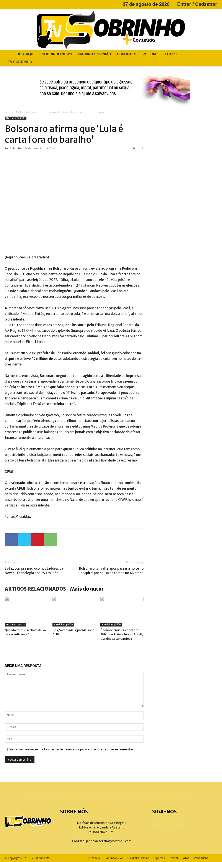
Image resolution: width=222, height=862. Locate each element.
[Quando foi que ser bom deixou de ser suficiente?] (26, 611)
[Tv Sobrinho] (111, 29)
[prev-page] (7, 647)
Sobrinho (15, 148)
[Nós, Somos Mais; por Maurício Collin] (74, 611)
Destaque (26, 53)
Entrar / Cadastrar (197, 3)
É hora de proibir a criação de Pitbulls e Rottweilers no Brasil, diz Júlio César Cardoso (121, 634)
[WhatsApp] (50, 539)
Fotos (171, 53)
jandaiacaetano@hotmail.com (109, 841)
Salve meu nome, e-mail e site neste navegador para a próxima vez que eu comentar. (71, 749)
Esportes (126, 53)
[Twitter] (24, 539)
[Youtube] (22, 4)
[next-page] (14, 647)
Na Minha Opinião (94, 53)
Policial (150, 53)
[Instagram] (15, 4)
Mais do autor (87, 588)
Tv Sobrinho (20, 61)
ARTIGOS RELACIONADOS (35, 588)
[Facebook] (8, 4)
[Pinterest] (37, 539)
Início (8, 112)
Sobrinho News (57, 53)
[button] (212, 54)
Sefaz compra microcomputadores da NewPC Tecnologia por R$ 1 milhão (34, 570)
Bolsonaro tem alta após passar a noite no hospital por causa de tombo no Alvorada (111, 570)
